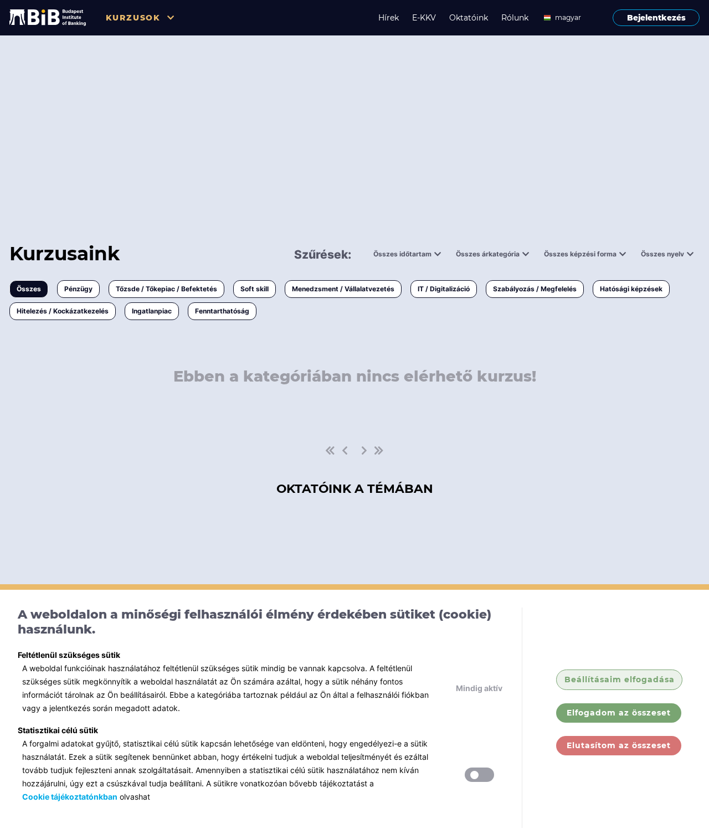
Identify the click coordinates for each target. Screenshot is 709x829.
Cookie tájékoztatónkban (69, 796)
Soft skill (254, 289)
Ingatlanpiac (152, 311)
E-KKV (424, 18)
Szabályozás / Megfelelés (535, 289)
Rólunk (514, 18)
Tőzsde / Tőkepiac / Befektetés (166, 289)
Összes (29, 289)
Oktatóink (468, 18)
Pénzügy (78, 289)
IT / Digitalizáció (444, 289)
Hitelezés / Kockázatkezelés (63, 311)
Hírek (388, 18)
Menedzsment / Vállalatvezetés (343, 289)
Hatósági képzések (631, 289)
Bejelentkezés (656, 18)
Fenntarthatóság (222, 311)
